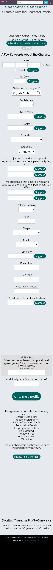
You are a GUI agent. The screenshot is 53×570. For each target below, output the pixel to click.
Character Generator (26, 7)
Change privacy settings (31, 540)
